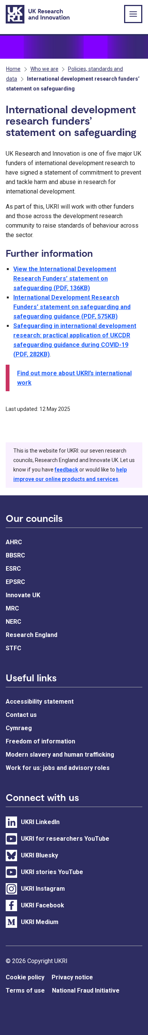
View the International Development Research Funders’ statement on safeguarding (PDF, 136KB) (64, 278)
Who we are (44, 69)
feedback (66, 470)
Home (13, 69)
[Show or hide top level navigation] (133, 14)
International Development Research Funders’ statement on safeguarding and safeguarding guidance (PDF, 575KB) (72, 307)
